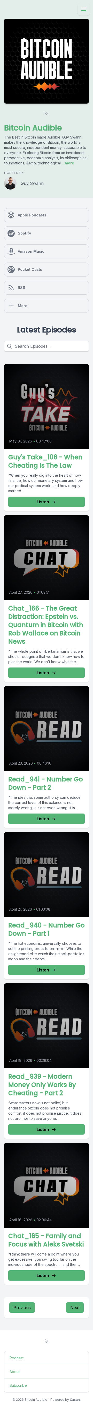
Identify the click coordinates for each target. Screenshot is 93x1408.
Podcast (17, 1358)
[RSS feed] (46, 113)
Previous (22, 1307)
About (15, 1371)
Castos (75, 1400)
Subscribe (18, 1385)
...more (67, 163)
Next (75, 1307)
